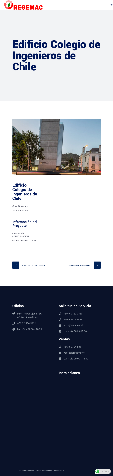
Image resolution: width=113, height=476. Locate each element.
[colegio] (56, 147)
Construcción (20, 236)
